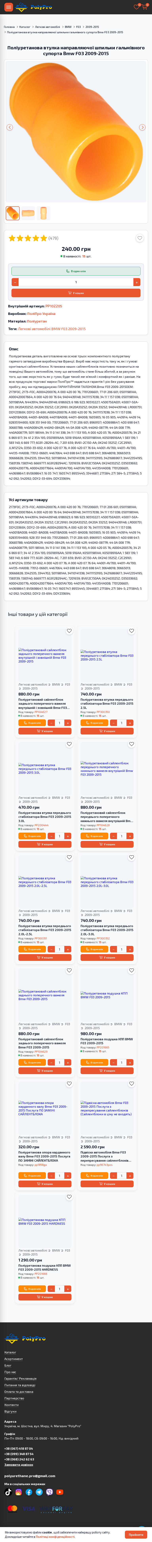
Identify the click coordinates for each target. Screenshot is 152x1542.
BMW (68, 26)
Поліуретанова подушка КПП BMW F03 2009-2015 (107, 1041)
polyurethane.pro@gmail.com (29, 1476)
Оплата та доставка (18, 1391)
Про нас (10, 1372)
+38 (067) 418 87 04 (18, 1448)
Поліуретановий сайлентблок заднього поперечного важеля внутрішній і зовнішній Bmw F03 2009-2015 (42, 703)
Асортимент (13, 1359)
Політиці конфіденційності (55, 1536)
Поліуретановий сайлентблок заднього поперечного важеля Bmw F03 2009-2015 (42, 1043)
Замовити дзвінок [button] (18, 1464)
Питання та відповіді (19, 1385)
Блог (7, 1365)
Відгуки (10, 1411)
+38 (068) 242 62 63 (19, 1459)
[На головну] (34, 7)
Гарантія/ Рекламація (20, 1378)
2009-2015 (92, 26)
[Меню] (8, 7)
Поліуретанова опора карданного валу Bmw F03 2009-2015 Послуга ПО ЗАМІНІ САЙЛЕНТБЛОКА (44, 1156)
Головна (9, 26)
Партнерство (14, 1398)
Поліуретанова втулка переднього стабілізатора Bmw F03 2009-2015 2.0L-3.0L (107, 930)
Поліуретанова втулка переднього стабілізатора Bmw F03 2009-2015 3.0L (44, 817)
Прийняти (136, 1534)
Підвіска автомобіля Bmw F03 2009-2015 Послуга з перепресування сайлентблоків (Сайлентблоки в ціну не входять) (106, 1156)
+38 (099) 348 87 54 (18, 1454)
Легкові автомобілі (47, 26)
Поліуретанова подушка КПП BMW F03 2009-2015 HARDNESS (44, 1267)
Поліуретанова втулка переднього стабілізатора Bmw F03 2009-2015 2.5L (107, 703)
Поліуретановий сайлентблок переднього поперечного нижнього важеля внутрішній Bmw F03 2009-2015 (107, 817)
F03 (78, 26)
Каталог (24, 26)
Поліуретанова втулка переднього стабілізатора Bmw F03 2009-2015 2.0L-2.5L (44, 930)
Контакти (11, 1405)
